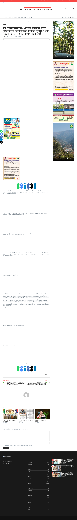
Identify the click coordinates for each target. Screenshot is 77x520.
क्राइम (25, 9)
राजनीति (43, 9)
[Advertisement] (37, 93)
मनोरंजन (39, 9)
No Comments (10, 36)
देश (46, 9)
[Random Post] (70, 17)
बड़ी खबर (35, 9)
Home (4, 21)
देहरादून (10, 21)
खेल (27, 9)
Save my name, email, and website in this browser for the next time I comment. (18, 445)
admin (5, 36)
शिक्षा (51, 9)
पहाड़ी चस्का (31, 9)
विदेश (48, 9)
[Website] (26, 401)
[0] (1, 136)
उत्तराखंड (20, 9)
